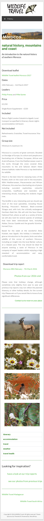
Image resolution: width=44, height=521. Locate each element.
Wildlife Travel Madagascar (13, 494)
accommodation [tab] (10, 439)
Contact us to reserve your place (28, 300)
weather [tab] (6, 449)
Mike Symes (21, 94)
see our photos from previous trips (25, 481)
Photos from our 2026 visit (27, 276)
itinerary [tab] (6, 434)
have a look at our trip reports (22, 473)
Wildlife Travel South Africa (31, 501)
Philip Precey (7, 94)
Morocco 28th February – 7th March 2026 (20, 269)
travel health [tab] (8, 454)
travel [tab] (5, 444)
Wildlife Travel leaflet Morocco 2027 (16, 75)
